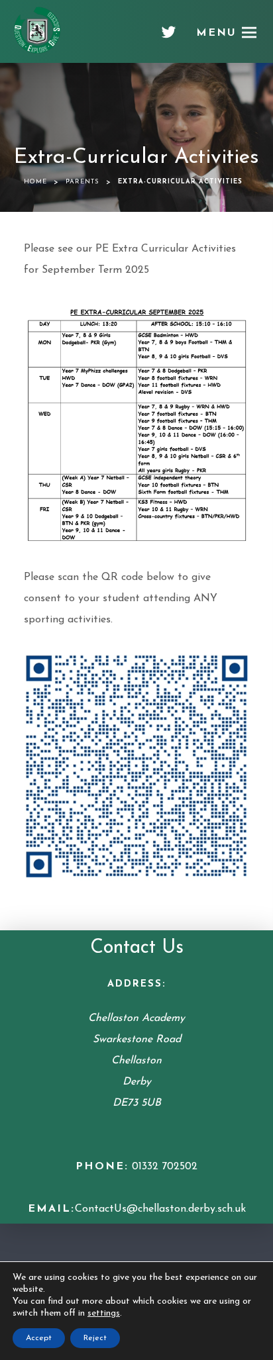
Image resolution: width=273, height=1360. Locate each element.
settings (103, 1313)
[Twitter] (168, 37)
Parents (82, 182)
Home (35, 182)
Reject (95, 1338)
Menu (216, 33)
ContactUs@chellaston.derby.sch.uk (160, 1209)
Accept (39, 1338)
